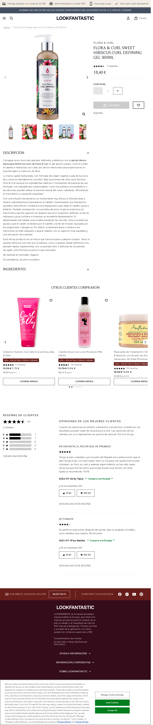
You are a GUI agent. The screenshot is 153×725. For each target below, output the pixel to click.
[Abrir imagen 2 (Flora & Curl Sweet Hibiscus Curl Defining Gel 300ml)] (29, 131)
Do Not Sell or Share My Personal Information (70, 643)
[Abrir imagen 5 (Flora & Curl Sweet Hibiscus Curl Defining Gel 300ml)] (84, 131)
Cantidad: (99, 84)
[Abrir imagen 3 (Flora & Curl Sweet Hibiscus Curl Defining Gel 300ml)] (47, 131)
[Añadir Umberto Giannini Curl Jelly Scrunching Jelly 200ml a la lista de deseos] (51, 300)
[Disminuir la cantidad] (98, 90)
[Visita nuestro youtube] (134, 594)
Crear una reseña (15, 456)
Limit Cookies (112, 703)
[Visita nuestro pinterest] (141, 594)
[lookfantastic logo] (75, 18)
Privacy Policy (64, 722)
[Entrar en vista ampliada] (83, 114)
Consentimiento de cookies (68, 638)
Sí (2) (68, 493)
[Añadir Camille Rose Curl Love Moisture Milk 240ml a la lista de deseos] (106, 300)
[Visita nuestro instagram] (127, 594)
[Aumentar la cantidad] (117, 90)
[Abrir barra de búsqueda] (11, 18)
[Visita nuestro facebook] (119, 594)
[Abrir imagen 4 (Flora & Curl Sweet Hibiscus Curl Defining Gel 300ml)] (66, 131)
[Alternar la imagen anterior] (5, 77)
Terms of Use (81, 722)
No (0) (87, 493)
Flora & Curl (103, 42)
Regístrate (59, 594)
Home (7, 27)
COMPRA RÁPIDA (29, 381)
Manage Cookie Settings (112, 695)
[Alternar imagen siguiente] (87, 77)
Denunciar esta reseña (75, 503)
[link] (128, 18)
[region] (75, 702)
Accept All (112, 710)
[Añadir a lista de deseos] (138, 105)
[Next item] (145, 342)
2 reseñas (112, 66)
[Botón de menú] (4, 18)
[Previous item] (5, 342)
